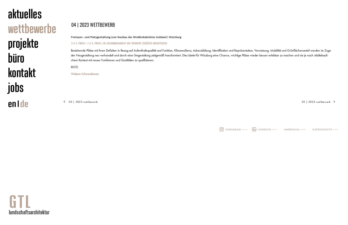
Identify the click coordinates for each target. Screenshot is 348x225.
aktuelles (25, 14)
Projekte (23, 43)
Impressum (292, 129)
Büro (16, 58)
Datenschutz (322, 129)
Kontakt (22, 72)
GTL (20, 201)
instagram (233, 129)
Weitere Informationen (85, 74)
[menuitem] (37, 14)
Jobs (16, 87)
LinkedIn (264, 129)
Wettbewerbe (32, 28)
